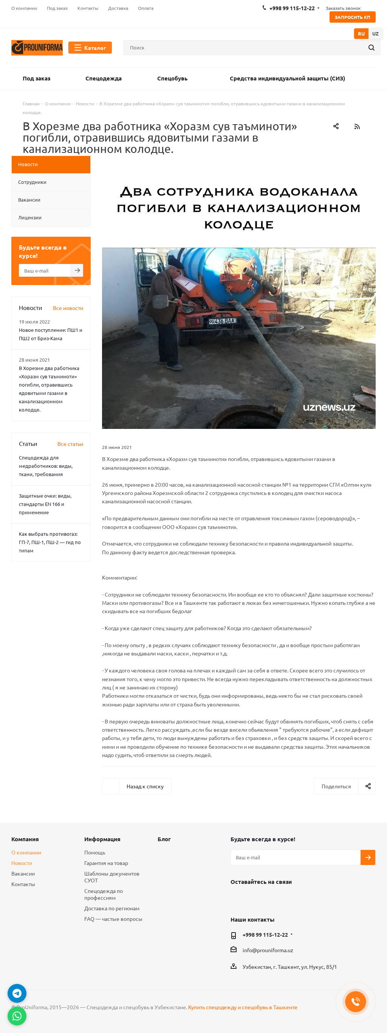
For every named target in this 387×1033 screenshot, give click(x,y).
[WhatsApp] (17, 1016)
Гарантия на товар (106, 862)
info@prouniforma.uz (268, 950)
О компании (26, 852)
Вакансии (23, 873)
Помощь (94, 852)
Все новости (68, 307)
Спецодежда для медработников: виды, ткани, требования (46, 465)
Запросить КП (352, 17)
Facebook (238, 899)
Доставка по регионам (111, 908)
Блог (164, 839)
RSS (356, 126)
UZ (375, 33)
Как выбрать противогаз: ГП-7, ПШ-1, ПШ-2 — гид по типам (50, 542)
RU (361, 33)
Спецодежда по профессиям (103, 894)
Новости (21, 862)
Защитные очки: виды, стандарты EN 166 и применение (45, 503)
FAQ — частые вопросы (113, 918)
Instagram (257, 899)
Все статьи (70, 443)
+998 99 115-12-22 (265, 934)
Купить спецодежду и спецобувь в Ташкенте (242, 1007)
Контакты (23, 883)
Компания (25, 839)
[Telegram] (17, 993)
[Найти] (371, 47)
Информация (102, 839)
